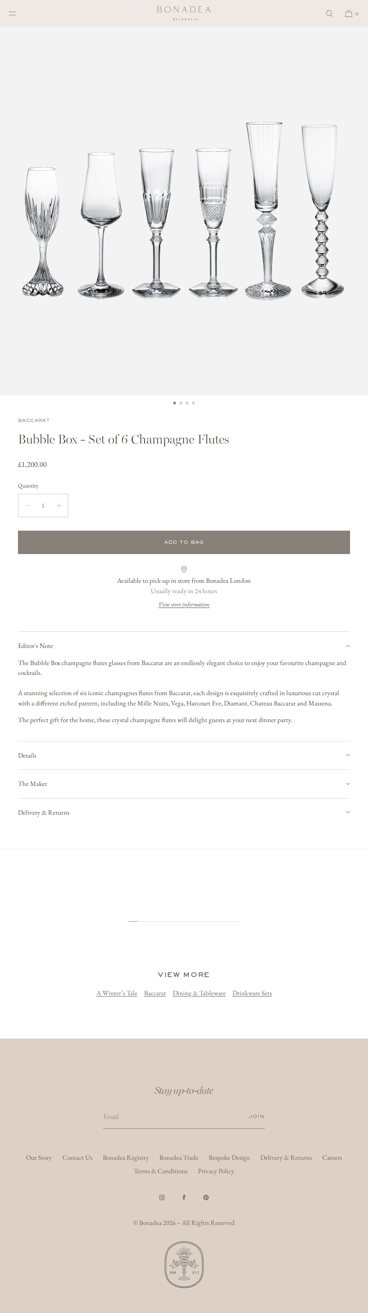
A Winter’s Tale (116, 993)
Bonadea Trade (178, 1157)
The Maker (32, 783)
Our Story (39, 1157)
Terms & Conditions (161, 1171)
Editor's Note (35, 645)
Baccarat (34, 420)
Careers (332, 1157)
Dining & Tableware (199, 993)
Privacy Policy (216, 1171)
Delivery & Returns (44, 812)
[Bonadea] (184, 13)
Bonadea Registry (126, 1157)
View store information (184, 604)
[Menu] (20, 13)
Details (27, 755)
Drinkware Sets (252, 993)
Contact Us (77, 1157)
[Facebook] (184, 1197)
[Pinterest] (206, 1197)
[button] (329, 13)
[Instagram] (162, 1197)
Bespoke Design (229, 1157)
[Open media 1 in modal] (184, 211)
